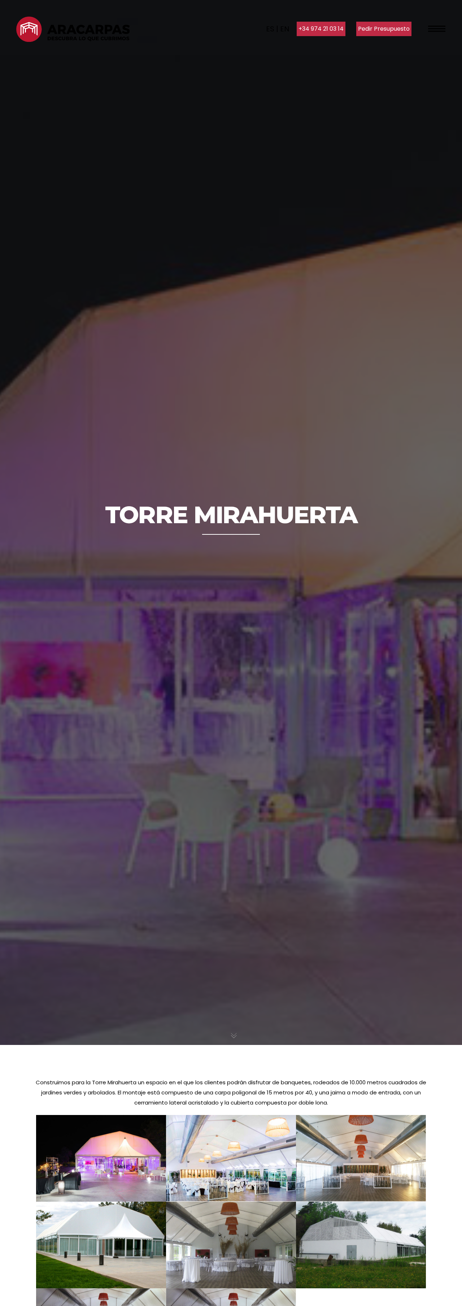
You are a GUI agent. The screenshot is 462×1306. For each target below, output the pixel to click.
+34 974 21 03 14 (321, 29)
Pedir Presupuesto (384, 29)
